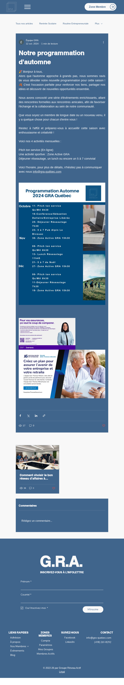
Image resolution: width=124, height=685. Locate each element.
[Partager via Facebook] (20, 415)
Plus (97, 23)
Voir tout (101, 439)
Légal (62, 671)
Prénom (26, 581)
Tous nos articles (24, 23)
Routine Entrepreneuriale (75, 23)
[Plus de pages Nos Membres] (28, 646)
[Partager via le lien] (44, 415)
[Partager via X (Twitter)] (28, 415)
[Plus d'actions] (103, 42)
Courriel (26, 594)
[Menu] (28, 7)
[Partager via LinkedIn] (36, 415)
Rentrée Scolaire (47, 23)
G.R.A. (61, 561)
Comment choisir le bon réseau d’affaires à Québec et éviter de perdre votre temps (36, 476)
